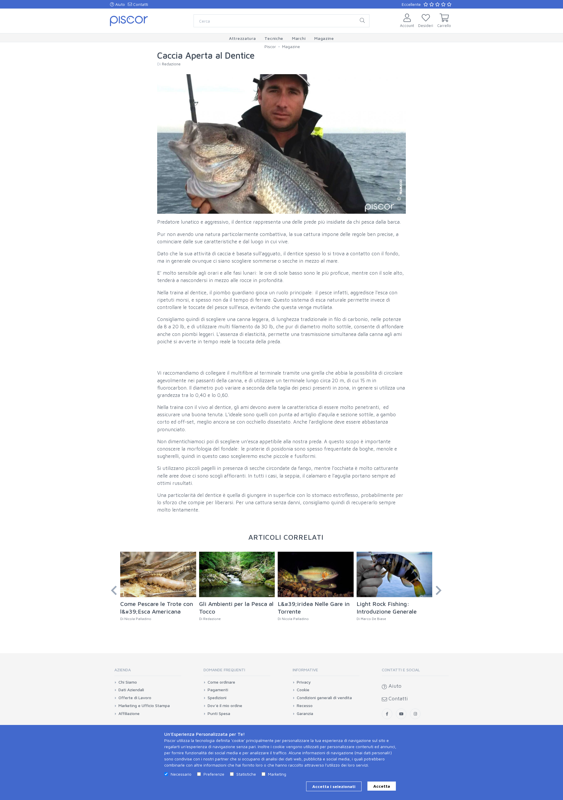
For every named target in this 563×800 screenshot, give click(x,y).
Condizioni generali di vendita (324, 697)
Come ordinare (221, 682)
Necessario (181, 774)
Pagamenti (218, 689)
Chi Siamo (127, 682)
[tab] (147, 671)
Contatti (140, 4)
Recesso (305, 705)
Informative (305, 669)
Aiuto (119, 4)
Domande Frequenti (224, 669)
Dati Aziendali (131, 689)
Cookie (303, 689)
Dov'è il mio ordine (225, 705)
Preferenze (214, 774)
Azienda (122, 669)
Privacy (304, 682)
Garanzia (305, 713)
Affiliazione (129, 713)
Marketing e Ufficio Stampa (144, 705)
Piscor (270, 46)
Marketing (277, 774)
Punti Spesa (219, 713)
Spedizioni (217, 697)
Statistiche (246, 774)
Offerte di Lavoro (134, 697)
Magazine (291, 46)
